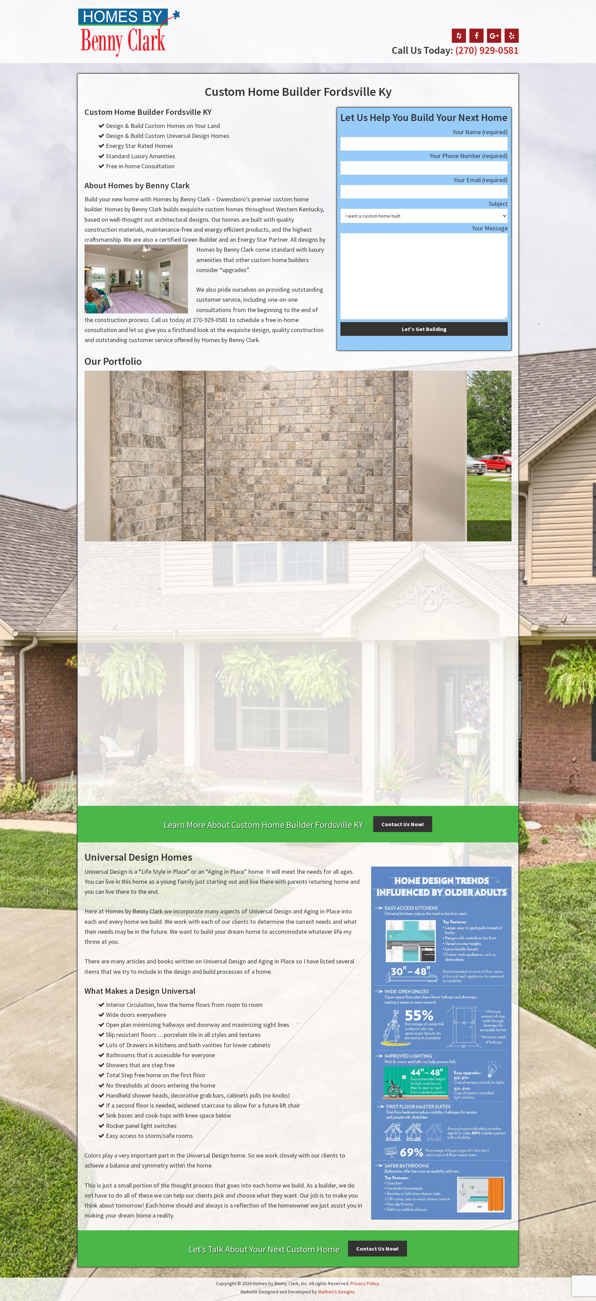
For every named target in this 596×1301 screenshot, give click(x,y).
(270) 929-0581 (487, 50)
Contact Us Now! (402, 824)
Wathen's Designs (336, 1292)
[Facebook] (476, 36)
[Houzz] (459, 36)
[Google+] (494, 36)
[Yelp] (512, 36)
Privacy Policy (364, 1283)
